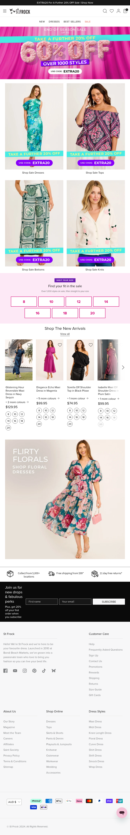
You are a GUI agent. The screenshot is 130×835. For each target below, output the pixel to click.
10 (15, 414)
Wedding (51, 767)
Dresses (54, 21)
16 (15, 421)
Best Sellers (72, 21)
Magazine (9, 727)
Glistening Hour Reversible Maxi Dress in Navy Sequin (15, 392)
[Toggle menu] (5, 11)
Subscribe (109, 601)
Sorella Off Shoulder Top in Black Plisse (79, 389)
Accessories (53, 772)
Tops (49, 727)
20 (8, 427)
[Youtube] (15, 671)
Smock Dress (96, 761)
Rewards (94, 672)
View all (65, 334)
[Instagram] (25, 671)
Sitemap (8, 767)
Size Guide (95, 689)
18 (22, 421)
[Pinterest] (34, 671)
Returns (93, 684)
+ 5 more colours (46, 398)
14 (8, 421)
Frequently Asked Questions (106, 649)
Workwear (52, 761)
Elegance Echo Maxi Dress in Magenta (48, 389)
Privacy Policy (11, 755)
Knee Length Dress (100, 733)
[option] (65, 53)
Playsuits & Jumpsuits (59, 744)
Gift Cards (95, 695)
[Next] (123, 53)
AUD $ (12, 802)
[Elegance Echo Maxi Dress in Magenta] (49, 359)
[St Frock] (19, 11)
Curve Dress (96, 744)
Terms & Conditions (14, 761)
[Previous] (7, 53)
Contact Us (95, 661)
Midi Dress (95, 727)
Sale (88, 21)
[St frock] (54, 671)
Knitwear (51, 750)
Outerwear (52, 755)
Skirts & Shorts (54, 733)
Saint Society (11, 750)
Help (91, 644)
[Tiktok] (44, 671)
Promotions (95, 667)
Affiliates (8, 744)
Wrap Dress (95, 767)
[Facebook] (5, 671)
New (42, 21)
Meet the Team (12, 733)
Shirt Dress (95, 750)
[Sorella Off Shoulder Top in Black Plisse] (80, 359)
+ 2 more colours (15, 402)
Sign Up (93, 655)
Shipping (94, 678)
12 (22, 414)
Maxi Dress (95, 721)
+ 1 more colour (76, 398)
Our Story (9, 721)
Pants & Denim (54, 738)
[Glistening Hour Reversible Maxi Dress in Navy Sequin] (18, 359)
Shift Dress (95, 755)
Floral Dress (96, 738)
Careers (8, 738)
